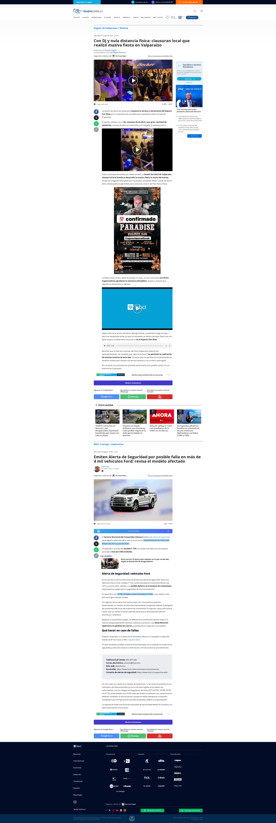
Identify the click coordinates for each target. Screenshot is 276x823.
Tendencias (126, 17)
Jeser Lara (105, 466)
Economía (107, 17)
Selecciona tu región (84, 2)
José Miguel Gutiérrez (118, 52)
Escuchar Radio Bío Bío (190, 2)
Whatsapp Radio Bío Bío (192, 810)
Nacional (85, 17)
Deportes (117, 17)
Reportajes (77, 795)
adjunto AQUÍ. (134, 639)
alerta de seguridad (161, 537)
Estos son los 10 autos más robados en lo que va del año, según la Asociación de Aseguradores (145, 560)
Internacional (97, 17)
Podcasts (76, 17)
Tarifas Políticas (79, 809)
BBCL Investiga (146, 17)
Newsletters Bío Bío (141, 2)
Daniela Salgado (110, 50)
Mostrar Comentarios (133, 383)
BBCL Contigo (158, 17)
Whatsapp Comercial (154, 810)
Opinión (135, 17)
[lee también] (110, 563)
